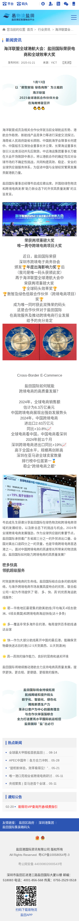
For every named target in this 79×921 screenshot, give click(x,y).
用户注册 (51, 4)
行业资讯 (44, 29)
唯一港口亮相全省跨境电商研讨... (32, 776)
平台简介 (58, 4)
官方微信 (66, 4)
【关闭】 (67, 62)
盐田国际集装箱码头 (16, 827)
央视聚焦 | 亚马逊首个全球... (29, 783)
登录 (43, 4)
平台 (10, 3)
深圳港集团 (46, 822)
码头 (25, 3)
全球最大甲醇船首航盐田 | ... (29, 752)
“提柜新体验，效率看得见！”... (30, 768)
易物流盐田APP (74, 4)
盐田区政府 (26, 822)
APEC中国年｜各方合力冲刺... (30, 760)
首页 (30, 29)
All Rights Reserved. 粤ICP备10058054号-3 (39, 855)
